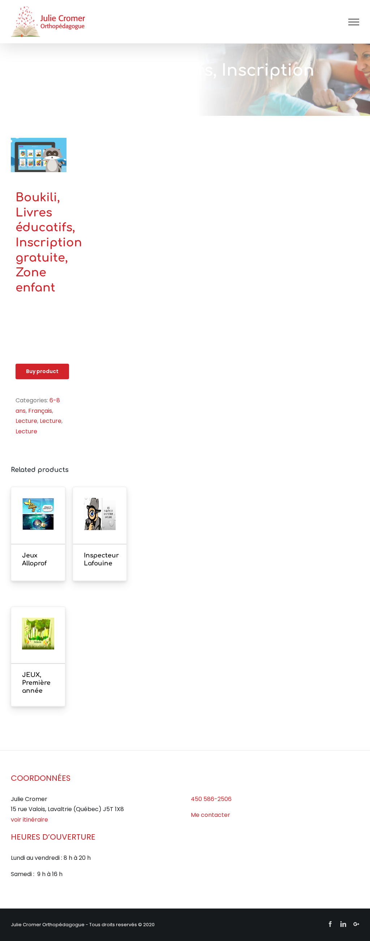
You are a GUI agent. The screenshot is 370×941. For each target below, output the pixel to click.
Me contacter (210, 815)
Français (40, 411)
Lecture (26, 421)
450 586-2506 (211, 799)
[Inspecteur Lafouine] (100, 525)
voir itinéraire (29, 819)
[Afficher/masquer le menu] (354, 22)
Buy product (42, 371)
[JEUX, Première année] (38, 644)
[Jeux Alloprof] (38, 525)
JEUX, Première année (36, 682)
